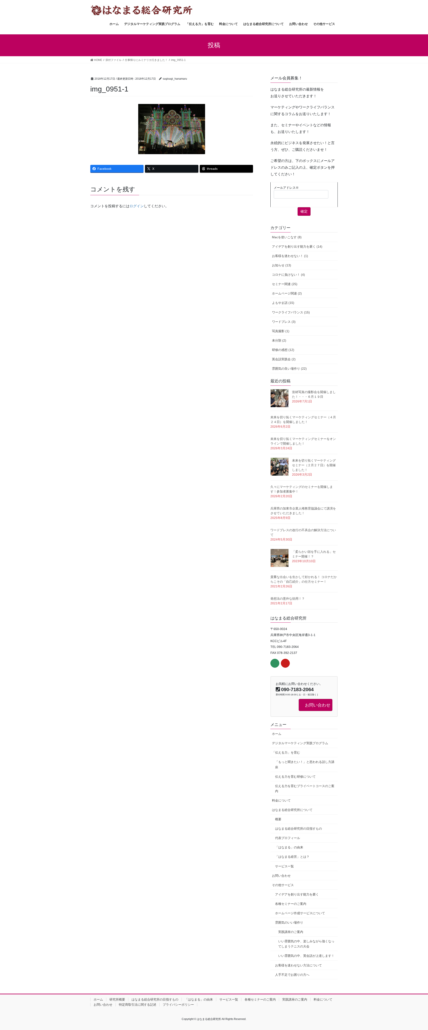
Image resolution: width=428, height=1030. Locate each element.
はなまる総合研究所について (292, 810)
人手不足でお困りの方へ (292, 974)
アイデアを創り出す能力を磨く (297, 894)
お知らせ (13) (281, 265)
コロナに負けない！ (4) (288, 274)
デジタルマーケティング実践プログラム (300, 743)
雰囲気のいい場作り (289, 922)
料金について (281, 800)
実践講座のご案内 (290, 932)
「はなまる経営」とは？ (292, 856)
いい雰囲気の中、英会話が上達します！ (306, 955)
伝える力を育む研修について (295, 776)
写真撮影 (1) (280, 331)
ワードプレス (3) (284, 321)
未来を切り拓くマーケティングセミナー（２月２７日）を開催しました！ (314, 465)
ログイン (137, 206)
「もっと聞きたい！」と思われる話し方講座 (304, 764)
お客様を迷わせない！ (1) (290, 256)
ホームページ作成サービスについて (300, 913)
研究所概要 (117, 999)
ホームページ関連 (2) (287, 293)
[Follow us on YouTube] (285, 663)
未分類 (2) (279, 340)
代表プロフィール (287, 838)
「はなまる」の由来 (289, 847)
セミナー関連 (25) (284, 284)
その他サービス (283, 885)
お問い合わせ (281, 875)
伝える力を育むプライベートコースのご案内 (304, 788)
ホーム (276, 734)
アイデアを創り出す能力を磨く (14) (297, 246)
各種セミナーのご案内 (290, 904)
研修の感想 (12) (283, 350)
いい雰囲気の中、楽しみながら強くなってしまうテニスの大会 (306, 943)
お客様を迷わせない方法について (298, 965)
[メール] (274, 663)
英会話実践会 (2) (284, 359)
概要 (278, 819)
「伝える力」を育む (286, 752)
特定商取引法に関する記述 (137, 1004)
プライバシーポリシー (178, 1004)
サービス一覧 (284, 866)
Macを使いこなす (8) (287, 237)
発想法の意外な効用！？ (287, 598)
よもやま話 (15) (283, 303)
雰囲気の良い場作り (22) (289, 368)
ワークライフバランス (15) (291, 312)
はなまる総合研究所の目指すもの (298, 828)
